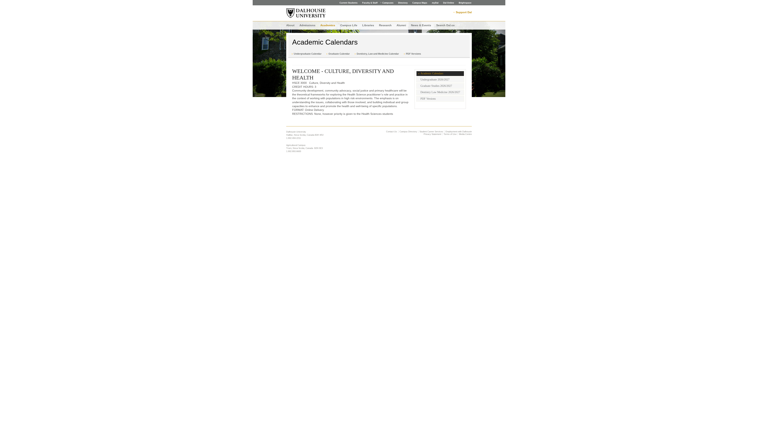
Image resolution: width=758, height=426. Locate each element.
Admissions (307, 25)
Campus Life (348, 25)
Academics (327, 25)
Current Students (348, 3)
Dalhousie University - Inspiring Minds (306, 13)
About (290, 25)
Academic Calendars (325, 42)
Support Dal (464, 12)
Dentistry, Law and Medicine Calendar (378, 53)
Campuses (387, 3)
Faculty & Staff (370, 3)
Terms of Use (450, 134)
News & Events (421, 25)
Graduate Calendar (339, 53)
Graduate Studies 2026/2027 (436, 85)
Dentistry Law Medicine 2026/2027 (440, 92)
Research (385, 25)
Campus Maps (419, 3)
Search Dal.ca (445, 25)
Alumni (401, 25)
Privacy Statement (432, 134)
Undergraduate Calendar (308, 53)
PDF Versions (413, 53)
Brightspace (465, 3)
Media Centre (465, 134)
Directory (403, 3)
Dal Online (448, 3)
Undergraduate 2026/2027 (434, 79)
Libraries (368, 25)
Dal (435, 3)
